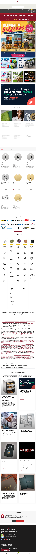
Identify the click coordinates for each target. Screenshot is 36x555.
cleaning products (21, 355)
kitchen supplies (11, 329)
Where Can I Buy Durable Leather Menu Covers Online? (8, 492)
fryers (26, 356)
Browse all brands (18, 231)
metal (27, 344)
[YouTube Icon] (4, 539)
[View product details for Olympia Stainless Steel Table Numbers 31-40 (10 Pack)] (5, 198)
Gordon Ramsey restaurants (9, 334)
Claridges (27, 334)
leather (29, 344)
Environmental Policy (4, 545)
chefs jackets (28, 351)
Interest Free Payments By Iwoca (12, 548)
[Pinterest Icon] (6, 539)
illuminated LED (8, 345)
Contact (9, 541)
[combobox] (18, 7)
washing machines (20, 357)
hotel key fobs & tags (26, 341)
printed (22, 345)
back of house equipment (29, 321)
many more (22, 335)
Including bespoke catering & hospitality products (5, 11)
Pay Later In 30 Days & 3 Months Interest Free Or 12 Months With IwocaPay (26, 391)
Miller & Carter (23, 334)
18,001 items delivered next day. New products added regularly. (18, 11)
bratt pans (29, 356)
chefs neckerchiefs (7, 352)
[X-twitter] (9, 539)
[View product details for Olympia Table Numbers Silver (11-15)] (30, 157)
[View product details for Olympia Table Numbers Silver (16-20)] (5, 177)
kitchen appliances (8, 356)
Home (1, 541)
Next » (24, 504)
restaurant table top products (28, 340)
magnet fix (16, 345)
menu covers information (25, 347)
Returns (2, 548)
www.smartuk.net (26, 358)
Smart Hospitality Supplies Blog (18, 372)
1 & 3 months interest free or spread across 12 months (26, 11)
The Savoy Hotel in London (17, 333)
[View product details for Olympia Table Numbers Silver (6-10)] (18, 157)
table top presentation (16, 321)
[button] (19, 5)
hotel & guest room (22, 321)
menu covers (4, 341)
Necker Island (13, 335)
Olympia (2, 164)
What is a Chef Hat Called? (8, 430)
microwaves (19, 356)
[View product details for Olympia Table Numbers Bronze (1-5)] (18, 177)
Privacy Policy (10, 545)
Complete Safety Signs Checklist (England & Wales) (26, 431)
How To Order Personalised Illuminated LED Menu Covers (8, 461)
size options (6, 347)
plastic (24, 345)
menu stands (21, 341)
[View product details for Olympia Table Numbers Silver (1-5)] (5, 157)
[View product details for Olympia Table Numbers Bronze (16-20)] (18, 198)
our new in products (30, 323)
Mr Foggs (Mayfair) (24, 333)
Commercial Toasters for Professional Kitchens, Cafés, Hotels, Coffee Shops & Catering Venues (8, 398)
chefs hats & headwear (23, 351)
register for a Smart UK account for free (9, 337)
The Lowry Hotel (17, 335)
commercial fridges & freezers (28, 357)
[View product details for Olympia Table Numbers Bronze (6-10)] (30, 177)
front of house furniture (18, 322)
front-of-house (21, 340)
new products (17, 358)
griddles (8, 357)
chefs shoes (12, 352)
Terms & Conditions (3, 544)
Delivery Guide (10, 544)
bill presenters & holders (15, 341)
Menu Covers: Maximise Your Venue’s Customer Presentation (26, 493)
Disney (4, 334)
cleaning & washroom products (9, 322)
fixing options (29, 346)
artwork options (24, 346)
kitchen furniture (24, 322)
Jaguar (30, 334)
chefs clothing (9, 351)
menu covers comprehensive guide (16, 347)
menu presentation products (15, 332)
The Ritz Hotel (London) (17, 334)
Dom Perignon (8, 335)
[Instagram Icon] (3, 539)
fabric (5, 345)
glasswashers (15, 357)
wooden (19, 345)
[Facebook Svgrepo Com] (1, 539)
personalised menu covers (9, 321)
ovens (17, 356)
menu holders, (9, 341)
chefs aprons (18, 351)
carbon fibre (12, 345)
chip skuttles (23, 356)
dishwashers (11, 357)
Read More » (4, 408)
